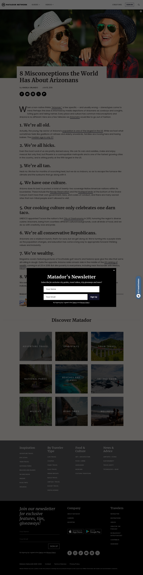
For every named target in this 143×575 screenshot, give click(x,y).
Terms (75, 302)
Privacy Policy (84, 302)
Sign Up (93, 297)
